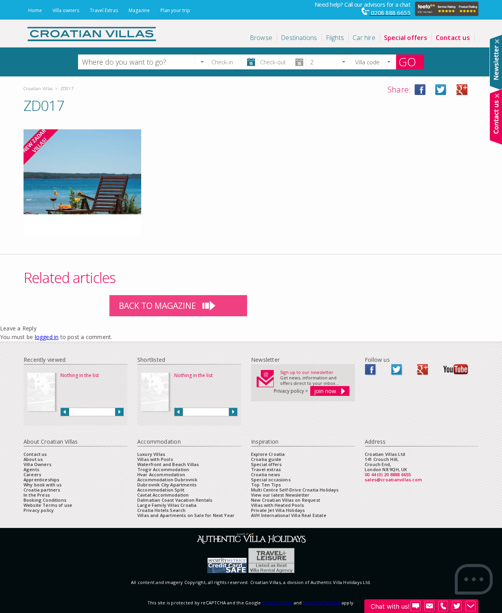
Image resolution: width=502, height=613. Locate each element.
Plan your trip (175, 10)
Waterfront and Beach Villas (168, 464)
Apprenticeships (41, 479)
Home (35, 10)
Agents (31, 469)
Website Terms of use (48, 505)
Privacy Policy (277, 603)
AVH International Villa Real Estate (288, 515)
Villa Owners (37, 464)
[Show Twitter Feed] (457, 606)
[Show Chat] (416, 606)
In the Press (37, 495)
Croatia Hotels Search (161, 510)
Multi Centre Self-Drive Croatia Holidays (295, 490)
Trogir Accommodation (163, 469)
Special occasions (271, 479)
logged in (47, 337)
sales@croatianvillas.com (393, 479)
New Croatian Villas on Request (285, 500)
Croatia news (265, 474)
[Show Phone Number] (443, 606)
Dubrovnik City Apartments (166, 485)
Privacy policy (39, 510)
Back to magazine (157, 305)
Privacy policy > (291, 391)
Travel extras (266, 469)
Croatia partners (42, 490)
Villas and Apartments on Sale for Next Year (186, 515)
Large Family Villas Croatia (166, 505)
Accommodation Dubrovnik (167, 479)
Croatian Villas (38, 88)
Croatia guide (266, 459)
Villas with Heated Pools (277, 505)
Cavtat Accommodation (163, 495)
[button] (202, 61)
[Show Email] (429, 606)
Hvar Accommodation (161, 474)
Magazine (139, 10)
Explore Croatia (268, 454)
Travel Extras (104, 10)
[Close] (497, 41)
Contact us (35, 454)
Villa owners (66, 10)
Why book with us (43, 485)
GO (407, 61)
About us (33, 459)
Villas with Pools (155, 459)
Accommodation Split (160, 490)
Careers (32, 474)
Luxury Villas (151, 454)
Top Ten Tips (266, 485)
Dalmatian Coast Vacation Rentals (174, 500)
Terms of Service (321, 603)
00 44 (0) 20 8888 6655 (388, 474)
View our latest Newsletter (280, 495)
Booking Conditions (45, 500)
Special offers (266, 464)
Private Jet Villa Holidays (278, 510)
